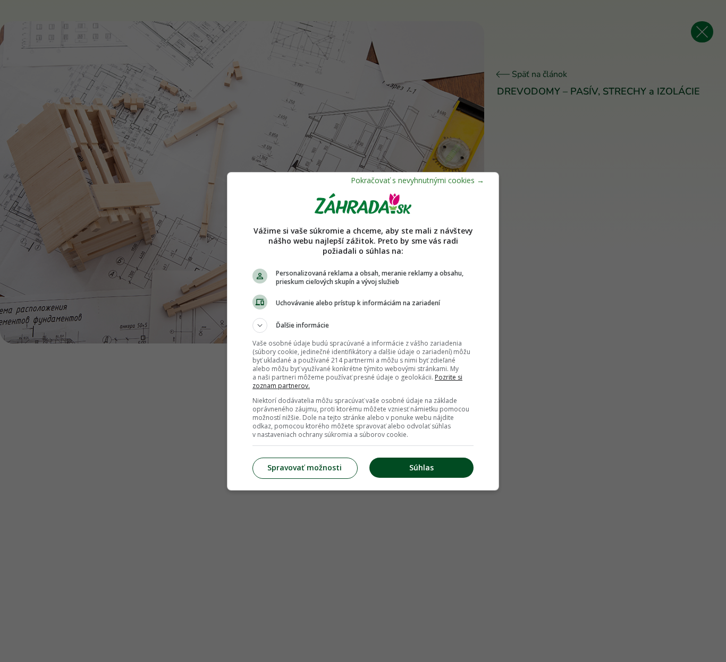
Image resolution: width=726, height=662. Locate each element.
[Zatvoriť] (417, 180)
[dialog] (363, 331)
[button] (363, 325)
